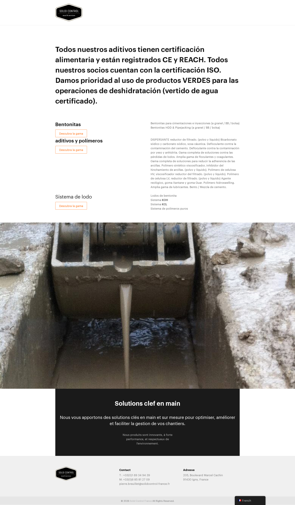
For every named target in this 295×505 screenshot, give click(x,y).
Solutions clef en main (147, 403)
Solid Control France (141, 500)
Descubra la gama (71, 133)
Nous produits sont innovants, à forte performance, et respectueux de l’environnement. (147, 439)
